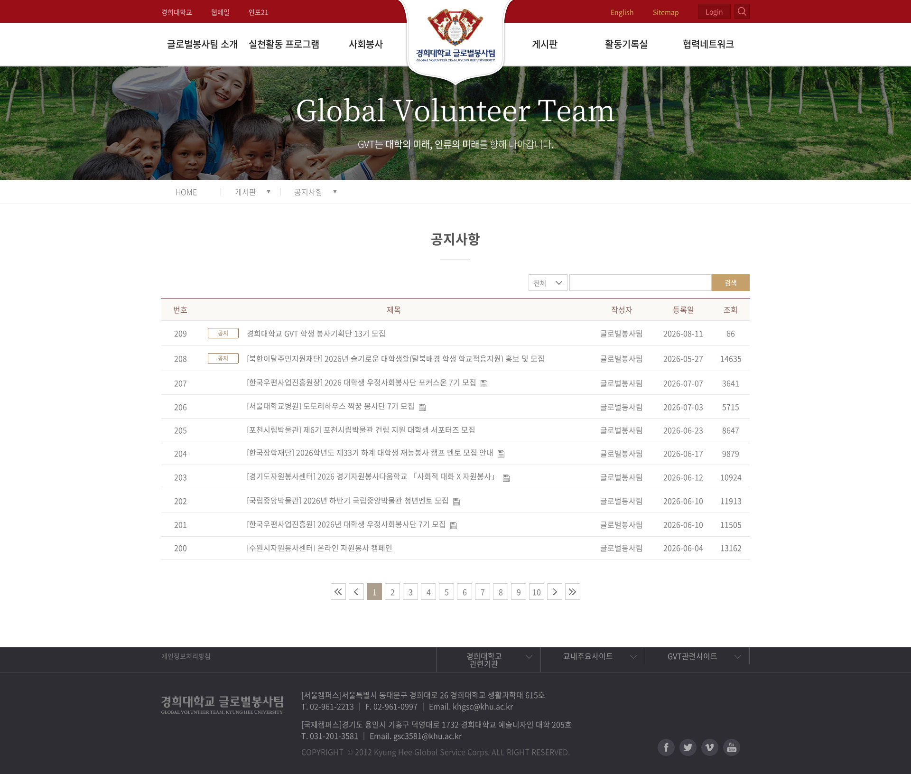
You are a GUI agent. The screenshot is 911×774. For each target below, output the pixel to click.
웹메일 (220, 12)
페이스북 (666, 747)
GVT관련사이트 (692, 656)
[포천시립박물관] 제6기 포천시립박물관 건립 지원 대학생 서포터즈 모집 (361, 429)
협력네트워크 (708, 44)
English (622, 12)
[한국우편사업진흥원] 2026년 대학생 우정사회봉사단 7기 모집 (346, 524)
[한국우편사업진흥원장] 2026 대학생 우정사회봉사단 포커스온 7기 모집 (361, 382)
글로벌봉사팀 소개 (202, 44)
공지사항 (308, 191)
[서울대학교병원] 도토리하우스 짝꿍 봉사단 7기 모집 (331, 406)
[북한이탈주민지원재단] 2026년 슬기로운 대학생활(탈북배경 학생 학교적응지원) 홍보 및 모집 (396, 358)
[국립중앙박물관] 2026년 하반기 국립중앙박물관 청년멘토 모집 (348, 500)
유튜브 (731, 747)
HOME (186, 191)
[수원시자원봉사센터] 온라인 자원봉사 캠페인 (319, 547)
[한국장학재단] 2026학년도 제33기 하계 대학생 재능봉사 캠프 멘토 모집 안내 (370, 452)
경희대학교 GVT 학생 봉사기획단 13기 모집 (316, 333)
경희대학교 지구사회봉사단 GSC (455, 43)
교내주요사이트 (588, 656)
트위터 (688, 747)
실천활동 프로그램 (284, 44)
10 (536, 591)
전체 (540, 283)
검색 (731, 282)
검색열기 (742, 11)
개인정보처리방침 (186, 656)
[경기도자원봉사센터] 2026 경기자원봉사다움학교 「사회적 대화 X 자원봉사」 (373, 476)
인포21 (259, 12)
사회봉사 (366, 44)
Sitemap (666, 12)
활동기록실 (626, 44)
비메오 (709, 747)
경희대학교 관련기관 (484, 659)
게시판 (545, 44)
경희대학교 (176, 12)
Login (714, 11)
